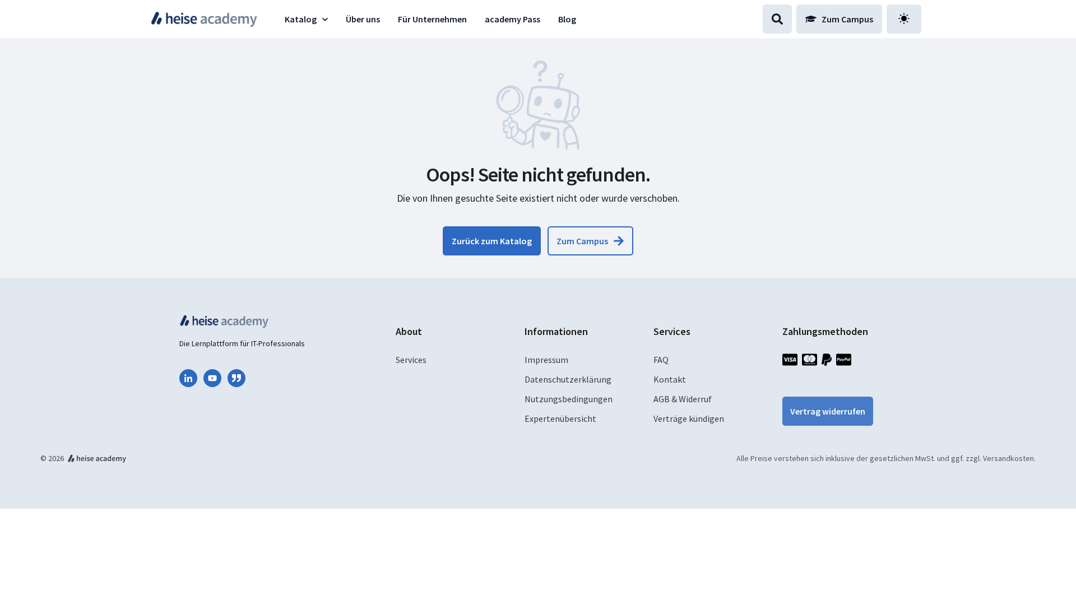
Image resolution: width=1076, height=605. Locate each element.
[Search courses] (777, 19)
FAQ (661, 359)
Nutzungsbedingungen (569, 398)
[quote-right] (236, 378)
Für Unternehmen (432, 19)
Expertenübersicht (560, 418)
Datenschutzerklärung (568, 379)
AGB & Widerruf (682, 398)
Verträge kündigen (688, 418)
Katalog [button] (301, 19)
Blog (567, 19)
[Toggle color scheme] (904, 18)
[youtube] (212, 378)
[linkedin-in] (188, 378)
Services (411, 359)
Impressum (546, 359)
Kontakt (669, 379)
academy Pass (512, 19)
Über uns (363, 19)
